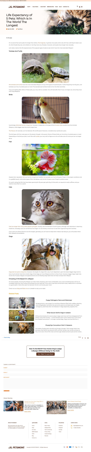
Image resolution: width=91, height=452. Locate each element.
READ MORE (27, 411)
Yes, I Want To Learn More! (45, 354)
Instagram (61, 427)
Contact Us (34, 437)
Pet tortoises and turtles (15, 84)
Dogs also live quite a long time (17, 272)
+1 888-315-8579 (76, 427)
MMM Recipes (35, 431)
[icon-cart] (81, 6)
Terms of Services (48, 429)
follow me (25, 288)
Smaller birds (59, 125)
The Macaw (12, 130)
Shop (33, 427)
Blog (33, 435)
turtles (37, 136)
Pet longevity (41, 43)
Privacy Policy (47, 431)
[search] (78, 7)
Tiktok (60, 431)
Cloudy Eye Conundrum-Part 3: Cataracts (58, 325)
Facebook (61, 425)
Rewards (46, 435)
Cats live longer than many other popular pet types (23, 226)
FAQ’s (33, 433)
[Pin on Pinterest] (88, 338)
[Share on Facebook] (82, 338)
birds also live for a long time (24, 125)
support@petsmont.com (78, 425)
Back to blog (7, 337)
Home (33, 425)
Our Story (34, 429)
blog (18, 288)
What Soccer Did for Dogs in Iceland (58, 312)
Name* (5, 367)
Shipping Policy (48, 427)
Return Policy (47, 425)
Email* (6, 372)
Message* (7, 377)
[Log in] (79, 7)
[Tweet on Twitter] (85, 338)
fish (24, 177)
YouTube (60, 429)
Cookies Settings (48, 433)
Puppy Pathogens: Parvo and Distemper (59, 300)
